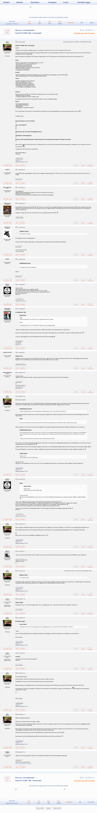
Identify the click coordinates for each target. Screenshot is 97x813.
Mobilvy (48, 808)
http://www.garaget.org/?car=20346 (23, 763)
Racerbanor (35, 2)
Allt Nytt (6, 2)
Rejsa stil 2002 (40, 808)
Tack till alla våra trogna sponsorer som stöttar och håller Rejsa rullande (48, 17)
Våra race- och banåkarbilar (25, 30)
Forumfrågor (91, 802)
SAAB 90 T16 (18, 160)
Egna (49, 22)
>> (93, 30)
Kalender (19, 2)
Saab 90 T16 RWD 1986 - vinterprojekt (28, 33)
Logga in (92, 22)
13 (88, 30)
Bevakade (71, 22)
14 (91, 30)
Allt (39, 22)
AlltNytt (29, 22)
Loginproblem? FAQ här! (12, 23)
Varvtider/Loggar (83, 2)
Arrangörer (52, 2)
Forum (65, 2)
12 (86, 30)
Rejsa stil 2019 (57, 808)
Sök (82, 22)
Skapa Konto (12, 21)
